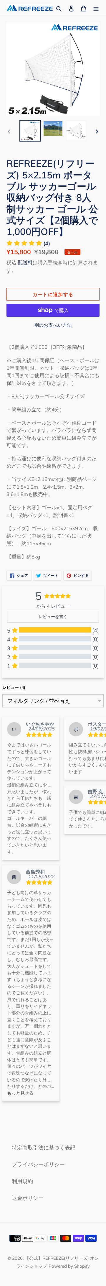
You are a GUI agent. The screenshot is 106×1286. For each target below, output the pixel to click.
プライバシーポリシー (38, 1164)
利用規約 (22, 1181)
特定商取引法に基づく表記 (43, 1147)
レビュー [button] (13, 687)
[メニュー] (96, 8)
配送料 (25, 262)
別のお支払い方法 (53, 325)
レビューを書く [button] (53, 616)
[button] (28, 243)
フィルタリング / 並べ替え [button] (38, 701)
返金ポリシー (28, 1198)
